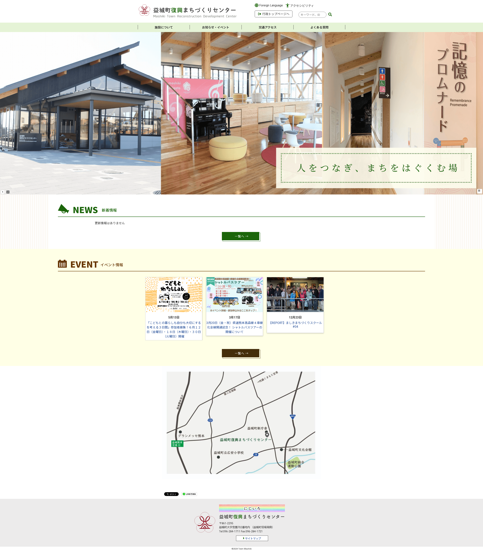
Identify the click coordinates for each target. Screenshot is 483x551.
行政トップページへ (275, 14)
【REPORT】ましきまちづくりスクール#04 (295, 324)
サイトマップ (253, 538)
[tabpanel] (173, 308)
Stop (479, 191)
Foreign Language (270, 5)
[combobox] (312, 15)
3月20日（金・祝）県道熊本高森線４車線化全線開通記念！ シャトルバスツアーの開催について (234, 327)
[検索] (330, 15)
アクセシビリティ (302, 6)
